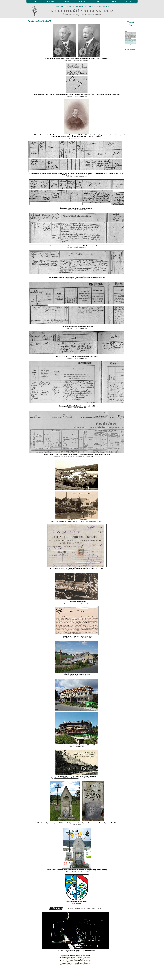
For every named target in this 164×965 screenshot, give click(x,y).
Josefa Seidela (84, 58)
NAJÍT (114, 1)
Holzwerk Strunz (82, 951)
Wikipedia (78, 903)
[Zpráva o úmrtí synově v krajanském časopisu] (76, 620)
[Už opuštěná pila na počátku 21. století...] (76, 656)
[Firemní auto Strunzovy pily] (76, 586)
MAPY (97, 1)
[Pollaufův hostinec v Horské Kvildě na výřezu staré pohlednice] (76, 762)
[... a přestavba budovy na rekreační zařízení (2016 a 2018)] (76, 694)
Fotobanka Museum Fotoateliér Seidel (78, 60)
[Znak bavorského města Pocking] (76, 887)
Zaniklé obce (77, 675)
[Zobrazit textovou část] (131, 37)
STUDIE (66, 1)
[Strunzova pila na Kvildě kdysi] (76, 475)
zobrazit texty (131, 49)
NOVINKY (50, 1)
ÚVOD (34, 1)
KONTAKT (130, 1)
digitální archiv (83, 96)
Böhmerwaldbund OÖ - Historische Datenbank (66, 521)
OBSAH (82, 1)
